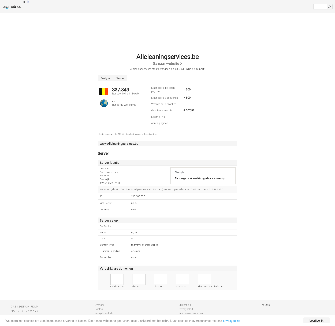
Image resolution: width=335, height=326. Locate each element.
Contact (99, 309)
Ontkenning (184, 304)
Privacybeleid (185, 309)
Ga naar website (166, 63)
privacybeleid (231, 320)
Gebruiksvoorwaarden (190, 313)
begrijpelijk (316, 320)
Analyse (105, 78)
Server (120, 78)
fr (28, 1)
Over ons (100, 304)
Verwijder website (104, 313)
